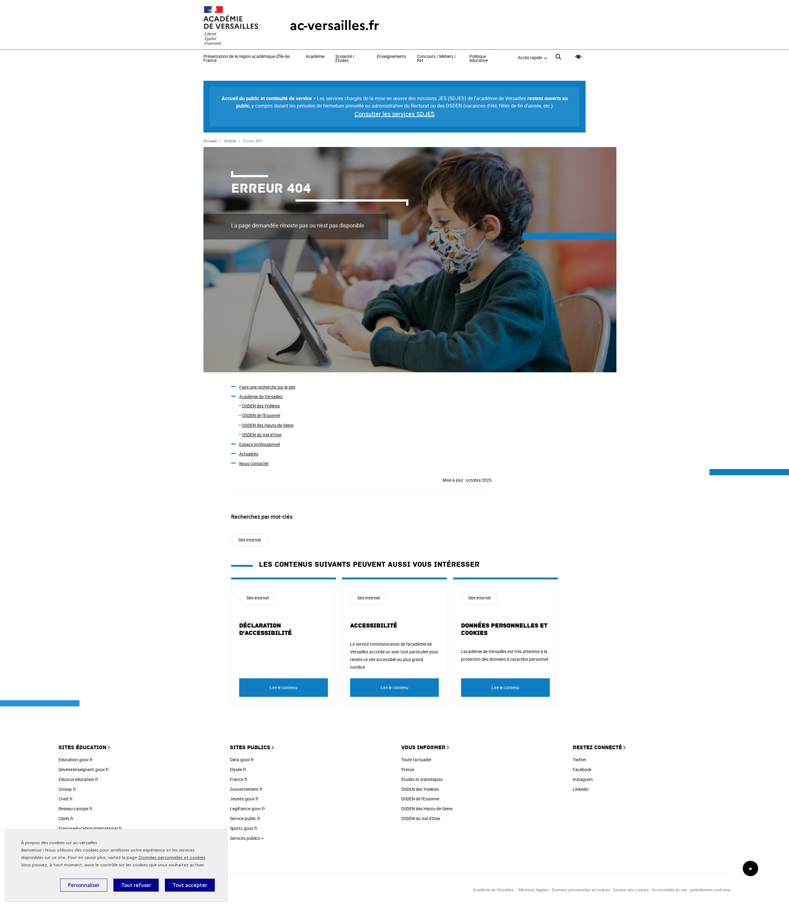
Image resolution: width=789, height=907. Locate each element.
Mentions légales (534, 890)
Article (230, 141)
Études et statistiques (422, 779)
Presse (407, 769)
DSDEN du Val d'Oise (420, 818)
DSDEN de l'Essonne (261, 415)
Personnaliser (84, 885)
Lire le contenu (283, 687)
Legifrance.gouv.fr (247, 808)
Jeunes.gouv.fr (244, 799)
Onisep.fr (67, 789)
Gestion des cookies (631, 890)
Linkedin (581, 789)
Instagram (583, 779)
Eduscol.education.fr (78, 779)
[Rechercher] (558, 57)
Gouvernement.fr (246, 789)
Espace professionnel (259, 444)
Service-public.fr (245, 818)
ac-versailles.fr (334, 25)
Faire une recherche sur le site (267, 387)
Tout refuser (136, 885)
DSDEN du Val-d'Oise (261, 435)
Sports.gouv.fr (243, 828)
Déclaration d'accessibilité (265, 629)
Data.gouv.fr (242, 759)
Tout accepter (190, 885)
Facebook (582, 769)
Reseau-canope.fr (75, 808)
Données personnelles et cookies (171, 857)
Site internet (249, 540)
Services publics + (247, 838)
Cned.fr (66, 799)
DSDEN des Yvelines (261, 406)
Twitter (579, 759)
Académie (315, 57)
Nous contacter (254, 463)
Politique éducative (478, 59)
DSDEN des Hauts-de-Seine (267, 425)
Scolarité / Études (345, 59)
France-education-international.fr (90, 828)
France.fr (238, 779)
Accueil (210, 141)
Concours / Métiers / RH (436, 59)
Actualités (248, 454)
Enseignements (391, 57)
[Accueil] (234, 25)
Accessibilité (578, 56)
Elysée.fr (238, 769)
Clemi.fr (66, 818)
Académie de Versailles (261, 396)
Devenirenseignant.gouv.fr (84, 769)
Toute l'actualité (416, 759)
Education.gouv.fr (76, 759)
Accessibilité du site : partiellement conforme (691, 890)
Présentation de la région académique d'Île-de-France (247, 59)
